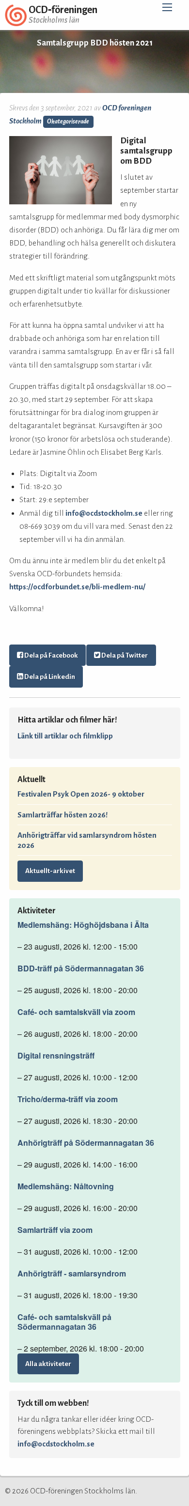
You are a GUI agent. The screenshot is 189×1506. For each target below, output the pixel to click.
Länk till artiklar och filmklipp (65, 736)
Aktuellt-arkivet (50, 871)
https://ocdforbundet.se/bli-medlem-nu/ (77, 587)
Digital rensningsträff (55, 1055)
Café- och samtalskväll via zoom (76, 1012)
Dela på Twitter (124, 655)
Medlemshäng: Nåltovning (65, 1186)
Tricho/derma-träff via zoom (67, 1099)
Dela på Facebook (50, 655)
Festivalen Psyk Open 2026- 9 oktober (80, 794)
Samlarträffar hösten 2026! (62, 815)
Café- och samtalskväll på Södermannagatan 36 (64, 1322)
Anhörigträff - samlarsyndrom (71, 1273)
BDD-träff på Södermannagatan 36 (80, 968)
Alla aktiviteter (48, 1364)
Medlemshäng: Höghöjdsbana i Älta (83, 925)
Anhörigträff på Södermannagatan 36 (85, 1143)
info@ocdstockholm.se (103, 513)
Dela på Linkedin (49, 676)
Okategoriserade (68, 121)
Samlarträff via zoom (55, 1230)
